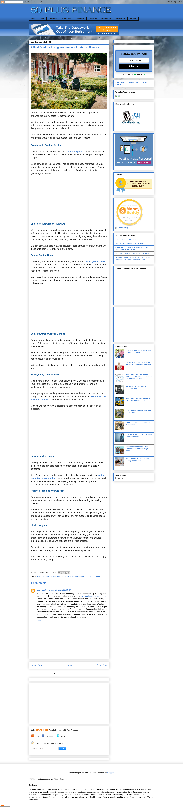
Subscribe (133, 66)
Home (33, 19)
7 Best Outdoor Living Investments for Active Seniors (65, 47)
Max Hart (41, 590)
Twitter (63, 736)
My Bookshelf (120, 19)
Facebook (49, 736)
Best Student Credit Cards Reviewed (129, 243)
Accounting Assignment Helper (94, 596)
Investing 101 (106, 19)
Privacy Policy (66, 19)
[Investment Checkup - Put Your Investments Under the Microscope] (74, 35)
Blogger (110, 773)
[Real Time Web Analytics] (5, 806)
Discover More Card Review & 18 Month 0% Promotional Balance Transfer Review (132, 259)
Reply (39, 621)
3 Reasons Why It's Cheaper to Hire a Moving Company (138, 399)
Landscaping (69, 576)
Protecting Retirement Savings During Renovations (138, 459)
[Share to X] (64, 572)
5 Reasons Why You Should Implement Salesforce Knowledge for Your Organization (139, 376)
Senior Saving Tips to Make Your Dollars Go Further (138, 351)
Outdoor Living (81, 576)
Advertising (80, 19)
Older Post (102, 665)
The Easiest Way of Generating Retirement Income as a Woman (138, 363)
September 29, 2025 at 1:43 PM (58, 590)
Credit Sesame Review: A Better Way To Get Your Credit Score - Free (132, 248)
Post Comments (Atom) (74, 674)
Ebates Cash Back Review (125, 239)
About (42, 19)
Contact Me (93, 19)
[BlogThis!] (61, 572)
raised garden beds (95, 261)
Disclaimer (53, 19)
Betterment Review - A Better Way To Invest (132, 253)
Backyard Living (56, 576)
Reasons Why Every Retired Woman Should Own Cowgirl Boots (137, 449)
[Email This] (59, 572)
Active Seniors (43, 576)
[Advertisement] (69, 198)
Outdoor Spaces (94, 576)
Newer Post (36, 665)
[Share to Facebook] (66, 572)
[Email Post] (54, 572)
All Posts (133, 19)
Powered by (128, 74)
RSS (37, 736)
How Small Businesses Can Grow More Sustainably (139, 435)
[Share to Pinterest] (68, 572)
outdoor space (74, 151)
